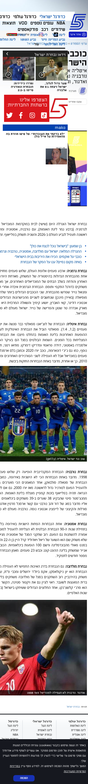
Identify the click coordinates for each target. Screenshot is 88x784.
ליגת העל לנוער (54, 44)
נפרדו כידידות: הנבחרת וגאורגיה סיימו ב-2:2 (22, 87)
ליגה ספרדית (78, 730)
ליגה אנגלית (79, 734)
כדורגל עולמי (24, 17)
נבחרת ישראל (15, 34)
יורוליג (14, 730)
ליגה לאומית (38, 34)
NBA (15, 734)
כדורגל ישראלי (52, 17)
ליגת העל (58, 34)
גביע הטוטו (28, 39)
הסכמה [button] (24, 778)
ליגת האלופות (78, 726)
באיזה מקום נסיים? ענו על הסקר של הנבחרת (51, 262)
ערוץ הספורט (78, 21)
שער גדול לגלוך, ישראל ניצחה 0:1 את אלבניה (53, 87)
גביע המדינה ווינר (53, 39)
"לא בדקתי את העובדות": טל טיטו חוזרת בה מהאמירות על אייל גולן (35, 135)
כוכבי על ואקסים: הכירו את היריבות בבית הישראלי (48, 256)
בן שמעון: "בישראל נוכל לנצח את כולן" (56, 246)
